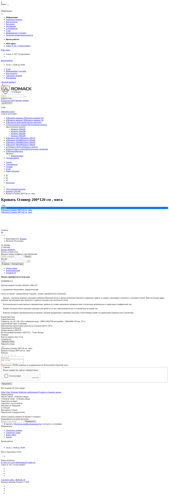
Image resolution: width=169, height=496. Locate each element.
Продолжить (6, 384)
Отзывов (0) (11, 273)
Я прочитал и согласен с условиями (33, 424)
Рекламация (11, 26)
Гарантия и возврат (14, 20)
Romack (23, 239)
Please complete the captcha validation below (20, 370)
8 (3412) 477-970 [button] (8, 462)
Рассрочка (10, 24)
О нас (8, 31)
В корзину (5, 264)
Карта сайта (11, 435)
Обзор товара (11, 268)
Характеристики (13, 270)
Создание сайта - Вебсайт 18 (13, 480)
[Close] (2, 346)
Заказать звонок (22, 100)
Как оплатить (11, 22)
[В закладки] (2, 235)
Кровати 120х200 (13, 191)
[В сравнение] (4, 235)
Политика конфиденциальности (19, 35)
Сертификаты (12, 28)
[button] (5, 50)
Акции (9, 162)
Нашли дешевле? (8, 250)
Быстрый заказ (17, 264)
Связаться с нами (13, 433)
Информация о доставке (16, 33)
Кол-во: (4, 259)
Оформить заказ (7, 112)
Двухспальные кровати (15, 189)
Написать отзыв (8, 342)
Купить (28, 256)
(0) (2, 232)
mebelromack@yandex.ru (25, 462)
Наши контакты (12, 171)
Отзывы (9, 167)
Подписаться (30, 421)
